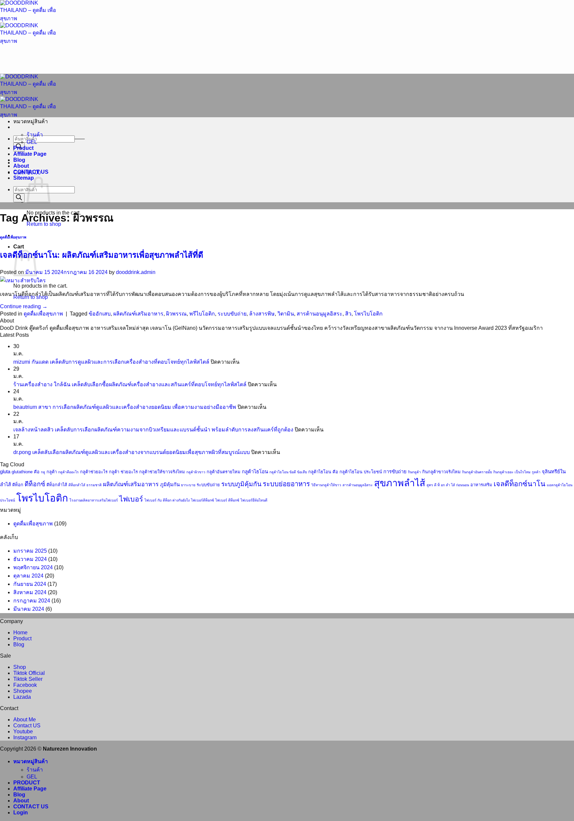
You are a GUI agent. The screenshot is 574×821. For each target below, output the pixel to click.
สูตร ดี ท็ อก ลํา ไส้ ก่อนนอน (448, 485)
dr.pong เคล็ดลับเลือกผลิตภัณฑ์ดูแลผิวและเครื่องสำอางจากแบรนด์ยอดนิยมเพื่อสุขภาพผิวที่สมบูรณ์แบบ (131, 452)
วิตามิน (285, 314)
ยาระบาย (188, 485)
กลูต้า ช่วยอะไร (123, 471)
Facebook (25, 685)
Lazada (22, 697)
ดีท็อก (17, 484)
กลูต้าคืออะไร (68, 472)
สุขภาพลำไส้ (399, 483)
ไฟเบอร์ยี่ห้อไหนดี (253, 500)
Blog (19, 160)
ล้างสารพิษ (262, 314)
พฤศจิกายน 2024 (33, 567)
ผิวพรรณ (176, 314)
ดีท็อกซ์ (35, 484)
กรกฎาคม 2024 (31, 600)
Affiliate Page (30, 154)
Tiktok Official (29, 673)
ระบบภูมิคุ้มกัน (241, 484)
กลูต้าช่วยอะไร (94, 471)
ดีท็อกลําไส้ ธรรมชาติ (85, 485)
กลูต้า (52, 471)
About (21, 166)
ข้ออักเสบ (100, 314)
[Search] (19, 197)
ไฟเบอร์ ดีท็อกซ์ (227, 500)
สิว (348, 314)
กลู (43, 472)
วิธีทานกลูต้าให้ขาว (326, 485)
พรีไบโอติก (202, 314)
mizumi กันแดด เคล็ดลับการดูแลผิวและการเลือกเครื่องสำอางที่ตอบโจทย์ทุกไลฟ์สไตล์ (111, 362)
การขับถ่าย (395, 471)
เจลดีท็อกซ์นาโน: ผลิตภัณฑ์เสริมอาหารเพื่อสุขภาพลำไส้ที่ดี (101, 254)
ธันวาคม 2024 (30, 559)
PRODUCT (26, 782)
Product (23, 148)
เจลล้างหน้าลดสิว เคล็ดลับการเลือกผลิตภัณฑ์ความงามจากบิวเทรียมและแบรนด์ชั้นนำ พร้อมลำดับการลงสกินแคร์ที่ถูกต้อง (153, 429)
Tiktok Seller (28, 679)
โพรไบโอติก (368, 314)
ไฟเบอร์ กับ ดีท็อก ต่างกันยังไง (167, 500)
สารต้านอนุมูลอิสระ (319, 314)
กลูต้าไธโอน (255, 471)
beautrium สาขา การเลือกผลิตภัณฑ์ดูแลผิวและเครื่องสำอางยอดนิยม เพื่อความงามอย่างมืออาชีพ (124, 407)
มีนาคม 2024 (28, 609)
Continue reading (24, 306)
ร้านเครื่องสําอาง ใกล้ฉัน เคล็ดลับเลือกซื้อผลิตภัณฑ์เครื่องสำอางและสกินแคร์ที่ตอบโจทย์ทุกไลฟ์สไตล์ (129, 384)
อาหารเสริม (481, 484)
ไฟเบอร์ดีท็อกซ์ (202, 500)
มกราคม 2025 (30, 551)
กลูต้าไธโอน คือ (323, 471)
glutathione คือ (26, 471)
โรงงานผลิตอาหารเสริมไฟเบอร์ (93, 500)
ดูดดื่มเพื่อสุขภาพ (13, 237)
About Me (24, 719)
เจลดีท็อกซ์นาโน (519, 484)
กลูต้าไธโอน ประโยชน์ (360, 471)
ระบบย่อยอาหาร (286, 484)
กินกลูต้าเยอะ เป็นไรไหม (511, 472)
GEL (32, 142)
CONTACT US (30, 172)
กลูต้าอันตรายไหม (223, 471)
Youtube (23, 731)
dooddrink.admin (135, 272)
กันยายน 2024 (29, 584)
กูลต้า (536, 472)
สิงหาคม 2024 (30, 592)
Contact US (27, 725)
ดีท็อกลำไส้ (57, 484)
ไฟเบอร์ (131, 499)
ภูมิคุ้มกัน (170, 484)
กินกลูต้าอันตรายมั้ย (477, 472)
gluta (5, 471)
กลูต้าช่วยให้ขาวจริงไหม (162, 471)
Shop (19, 667)
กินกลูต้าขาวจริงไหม (441, 471)
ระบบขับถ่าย (232, 314)
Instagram (25, 737)
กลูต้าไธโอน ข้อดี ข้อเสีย (288, 472)
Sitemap (23, 178)
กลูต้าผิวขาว (195, 472)
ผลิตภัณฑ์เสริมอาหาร (138, 314)
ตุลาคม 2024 (28, 576)
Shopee (22, 691)
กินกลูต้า (414, 472)
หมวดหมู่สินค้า (30, 761)
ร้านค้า (35, 134)
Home (20, 632)
